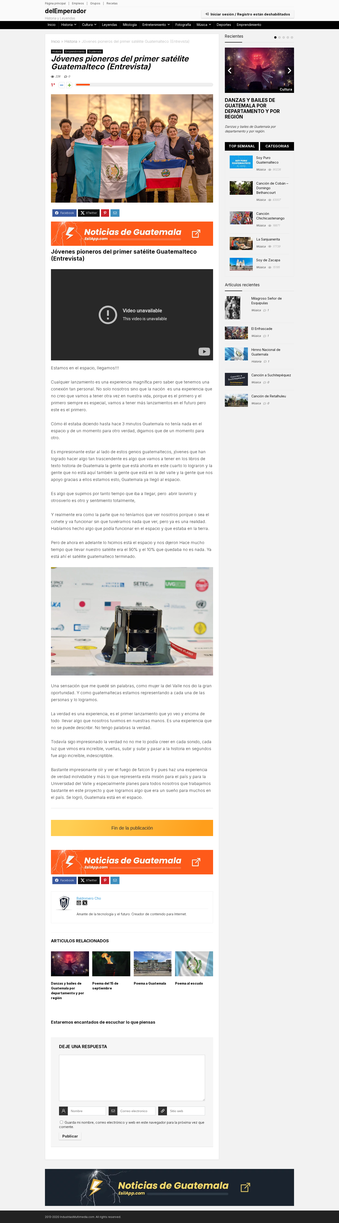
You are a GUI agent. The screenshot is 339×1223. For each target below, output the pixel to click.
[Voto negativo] (61, 85)
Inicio (52, 25)
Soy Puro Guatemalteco (267, 159)
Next (289, 70)
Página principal (55, 3)
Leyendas (109, 25)
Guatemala (95, 51)
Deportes (224, 25)
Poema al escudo (189, 983)
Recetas (112, 3)
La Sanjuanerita (268, 239)
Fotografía (183, 25)
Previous (229, 70)
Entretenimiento (154, 25)
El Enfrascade (261, 329)
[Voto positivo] (69, 85)
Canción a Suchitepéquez (271, 375)
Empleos (78, 3)
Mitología (130, 25)
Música (202, 25)
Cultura (87, 25)
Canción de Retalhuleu (268, 396)
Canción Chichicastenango (270, 215)
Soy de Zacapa (268, 260)
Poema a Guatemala (150, 983)
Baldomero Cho (89, 898)
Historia (67, 25)
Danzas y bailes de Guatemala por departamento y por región (252, 108)
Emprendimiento (249, 25)
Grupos (95, 3)
